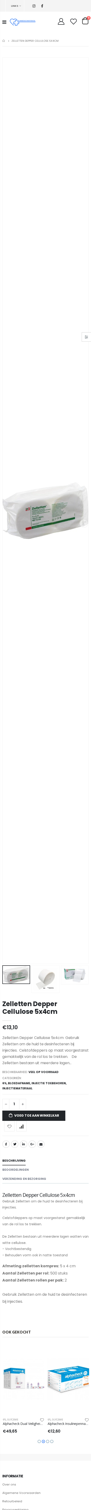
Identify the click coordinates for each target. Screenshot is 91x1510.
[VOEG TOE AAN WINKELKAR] (36, 1351)
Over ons (9, 1484)
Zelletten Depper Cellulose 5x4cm (29, 1007)
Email (41, 1144)
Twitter (14, 1144)
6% (4, 1083)
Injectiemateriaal (17, 1088)
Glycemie (12, 1419)
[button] (39, 1441)
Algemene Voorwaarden (21, 1493)
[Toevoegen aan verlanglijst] (9, 1126)
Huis (4, 40)
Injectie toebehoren (49, 1083)
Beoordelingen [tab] (15, 1169)
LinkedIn (23, 1144)
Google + (32, 1144)
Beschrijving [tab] (14, 1160)
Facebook (6, 1144)
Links (14, 6)
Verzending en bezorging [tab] (24, 1179)
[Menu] (4, 22)
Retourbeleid (12, 1501)
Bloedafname (19, 1083)
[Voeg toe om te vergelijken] (21, 1126)
